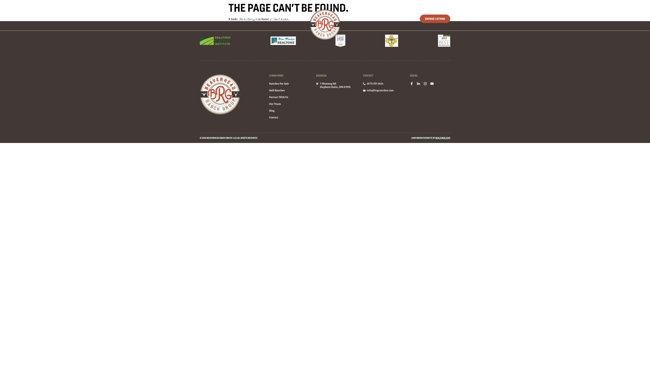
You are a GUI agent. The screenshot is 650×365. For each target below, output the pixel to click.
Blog (382, 19)
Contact (403, 19)
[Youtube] (432, 83)
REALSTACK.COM (442, 138)
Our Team (361, 19)
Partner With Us (281, 19)
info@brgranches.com (416, 3)
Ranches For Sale (213, 19)
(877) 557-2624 (443, 3)
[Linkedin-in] (418, 83)
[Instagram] (425, 83)
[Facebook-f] (411, 83)
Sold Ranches (247, 19)
